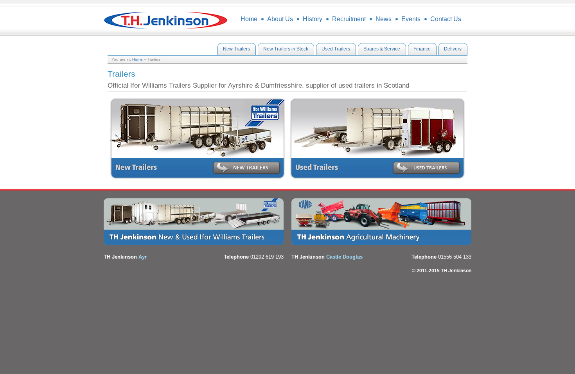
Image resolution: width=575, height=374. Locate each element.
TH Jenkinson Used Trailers (377, 138)
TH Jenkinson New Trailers (198, 138)
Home (137, 59)
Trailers (196, 221)
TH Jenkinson (166, 19)
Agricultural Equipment (383, 221)
